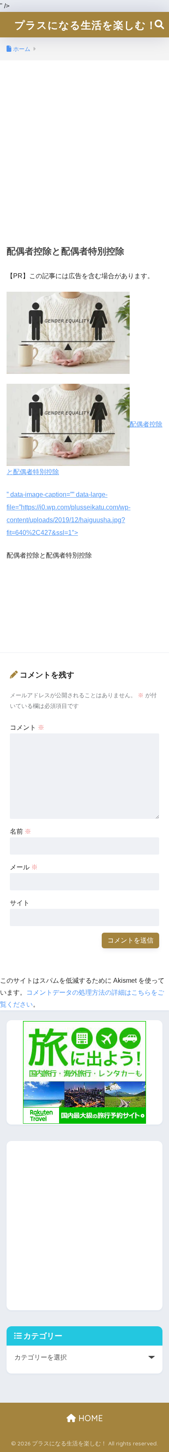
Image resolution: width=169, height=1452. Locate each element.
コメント (27, 727)
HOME (89, 1418)
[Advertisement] (84, 151)
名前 (20, 831)
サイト (20, 902)
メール (24, 867)
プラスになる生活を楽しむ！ (85, 24)
